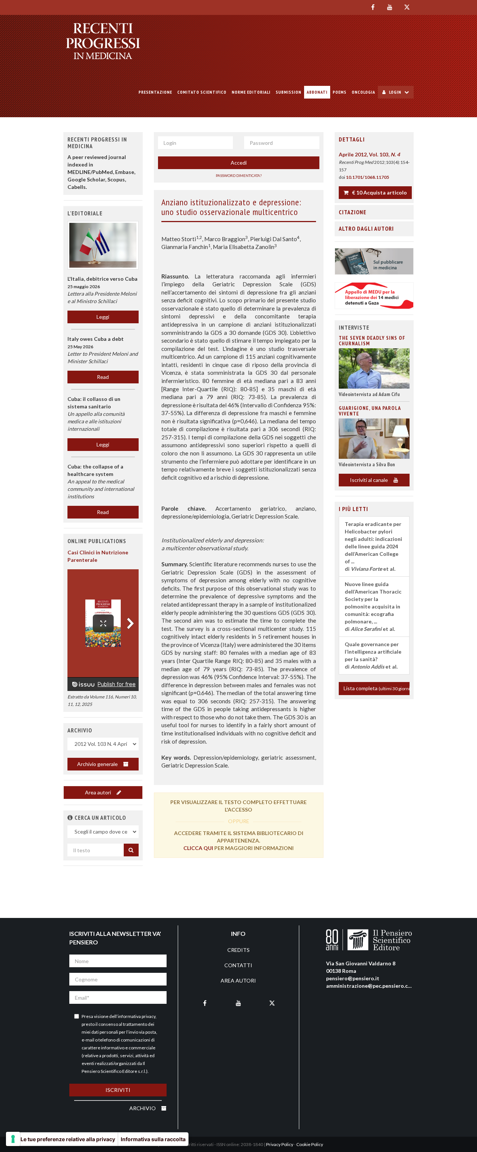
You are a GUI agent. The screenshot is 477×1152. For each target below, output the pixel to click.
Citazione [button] (352, 212)
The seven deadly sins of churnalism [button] (372, 340)
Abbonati (317, 92)
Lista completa (377, 688)
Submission (288, 92)
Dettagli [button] (352, 139)
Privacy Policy (279, 1144)
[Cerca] (131, 850)
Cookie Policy (309, 1144)
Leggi (103, 317)
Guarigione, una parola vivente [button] (370, 411)
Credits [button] (238, 950)
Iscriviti (117, 1090)
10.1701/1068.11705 (367, 177)
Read (103, 377)
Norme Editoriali (251, 92)
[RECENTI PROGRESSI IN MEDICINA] (103, 41)
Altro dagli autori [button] (366, 228)
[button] (70, 817)
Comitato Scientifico (202, 92)
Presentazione (155, 92)
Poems (340, 92)
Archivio (143, 1108)
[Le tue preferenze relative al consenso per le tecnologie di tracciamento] (13, 1139)
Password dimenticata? (239, 175)
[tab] (374, 140)
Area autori (98, 792)
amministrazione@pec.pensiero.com (371, 986)
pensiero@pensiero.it (352, 978)
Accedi (239, 162)
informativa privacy (136, 1016)
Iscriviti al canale (369, 480)
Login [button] (395, 92)
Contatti (238, 965)
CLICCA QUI (198, 848)
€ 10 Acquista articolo (379, 192)
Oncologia (363, 92)
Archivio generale (98, 764)
